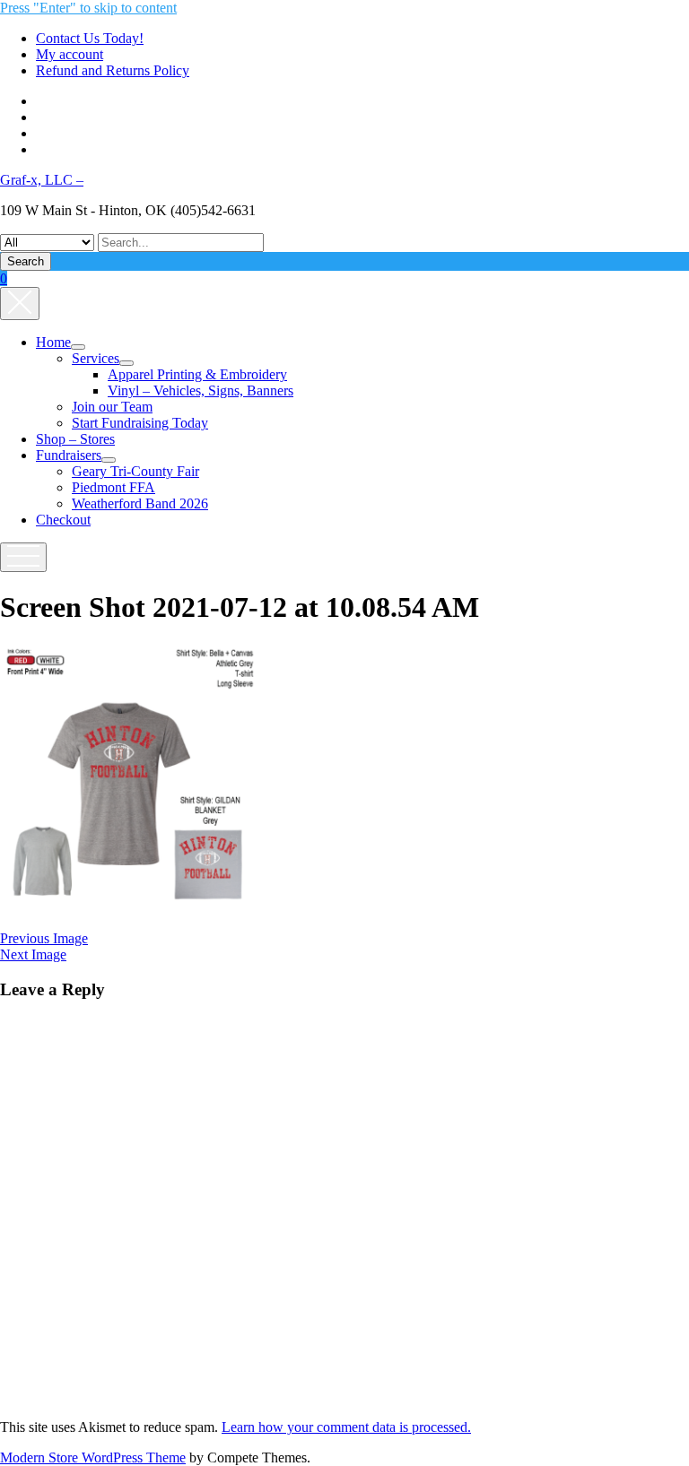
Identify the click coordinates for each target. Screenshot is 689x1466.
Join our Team (112, 406)
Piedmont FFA (113, 487)
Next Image (33, 954)
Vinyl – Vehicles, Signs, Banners (200, 390)
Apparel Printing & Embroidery (197, 374)
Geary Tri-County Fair (135, 471)
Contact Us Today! (90, 38)
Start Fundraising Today (140, 422)
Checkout (63, 519)
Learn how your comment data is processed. (346, 1427)
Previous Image (44, 938)
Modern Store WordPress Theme (93, 1457)
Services (95, 358)
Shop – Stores (75, 439)
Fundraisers (68, 455)
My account (69, 54)
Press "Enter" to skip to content (88, 7)
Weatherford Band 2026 (140, 503)
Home (53, 342)
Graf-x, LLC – (41, 179)
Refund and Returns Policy (112, 70)
